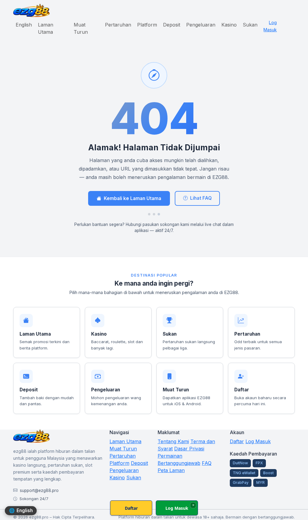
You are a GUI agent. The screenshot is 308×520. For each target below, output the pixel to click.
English (24, 25)
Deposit (171, 25)
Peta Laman (171, 470)
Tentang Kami (173, 441)
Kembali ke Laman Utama (132, 198)
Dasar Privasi (189, 449)
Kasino (229, 25)
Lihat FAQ (201, 198)
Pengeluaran (200, 25)
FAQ (206, 463)
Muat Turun (81, 28)
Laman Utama (45, 28)
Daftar (237, 441)
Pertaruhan (118, 25)
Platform (147, 25)
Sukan (250, 25)
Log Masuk (270, 26)
